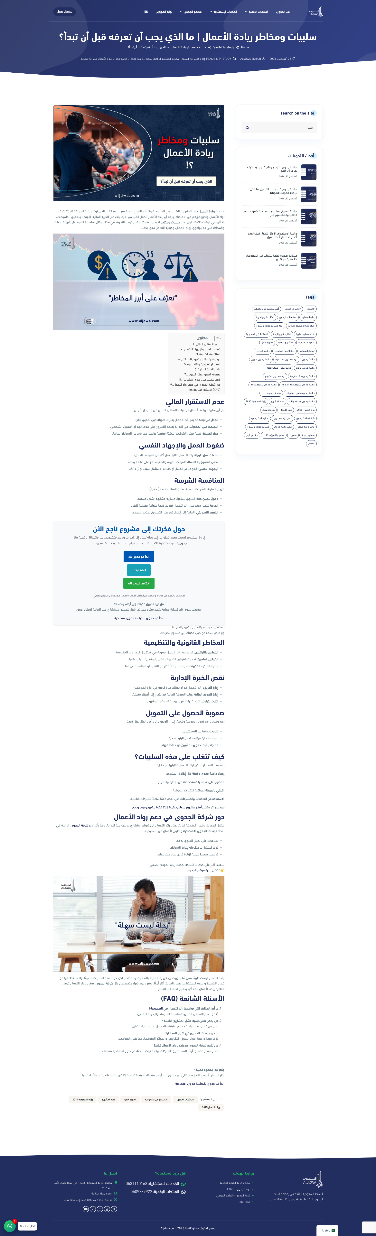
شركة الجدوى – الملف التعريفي (233, 1195)
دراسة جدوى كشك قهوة (302, 376)
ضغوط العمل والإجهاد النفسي (202, 349)
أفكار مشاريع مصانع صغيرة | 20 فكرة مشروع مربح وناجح (167, 807)
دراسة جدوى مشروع (275, 376)
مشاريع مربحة (308, 435)
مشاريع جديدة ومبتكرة (258, 426)
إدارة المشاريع (197, 58)
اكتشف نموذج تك (139, 583)
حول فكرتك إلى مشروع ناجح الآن (200, 359)
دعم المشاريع (277, 401)
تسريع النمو (267, 342)
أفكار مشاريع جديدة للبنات (266, 308)
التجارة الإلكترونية (306, 342)
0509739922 (155, 1191)
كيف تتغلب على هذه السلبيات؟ (201, 379)
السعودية (156, 1008)
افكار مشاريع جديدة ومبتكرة (269, 325)
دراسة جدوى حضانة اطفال (278, 367)
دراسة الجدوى (136, 58)
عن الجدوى (283, 12)
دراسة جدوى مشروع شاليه (264, 384)
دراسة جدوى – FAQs (238, 1189)
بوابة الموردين (164, 12)
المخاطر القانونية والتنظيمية (203, 364)
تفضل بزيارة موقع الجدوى (203, 870)
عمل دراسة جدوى (282, 418)
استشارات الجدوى (287, 317)
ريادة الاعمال (268, 409)
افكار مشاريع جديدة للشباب (301, 325)
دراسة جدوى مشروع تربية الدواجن (298, 384)
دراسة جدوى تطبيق (260, 359)
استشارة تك (139, 570)
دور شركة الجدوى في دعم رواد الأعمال (196, 384)
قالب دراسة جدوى (306, 426)
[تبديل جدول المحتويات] (216, 338)
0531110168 (152, 1183)
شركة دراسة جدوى (305, 418)
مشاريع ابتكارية (89, 58)
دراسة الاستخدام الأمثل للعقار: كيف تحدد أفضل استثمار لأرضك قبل (272, 235)
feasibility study (218, 58)
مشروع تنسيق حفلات (273, 435)
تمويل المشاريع (307, 351)
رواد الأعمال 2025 (306, 409)
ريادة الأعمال (105, 58)
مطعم (311, 443)
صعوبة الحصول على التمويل (203, 374)
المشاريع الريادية (162, 58)
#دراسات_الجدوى (292, 308)
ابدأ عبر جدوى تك (153, 618)
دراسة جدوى (120, 58)
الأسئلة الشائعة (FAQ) (206, 390)
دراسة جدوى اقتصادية (286, 359)
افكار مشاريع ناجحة (282, 334)
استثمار (185, 58)
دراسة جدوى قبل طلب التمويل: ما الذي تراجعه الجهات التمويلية (273, 191)
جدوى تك (245, 1202)
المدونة (176, 58)
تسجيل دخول (64, 11)
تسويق (148, 58)
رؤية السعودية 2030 (256, 401)
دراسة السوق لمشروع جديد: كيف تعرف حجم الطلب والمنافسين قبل (270, 213)
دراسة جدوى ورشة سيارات (302, 401)
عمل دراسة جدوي (260, 418)
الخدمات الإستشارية (225, 12)
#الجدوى (310, 308)
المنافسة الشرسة (209, 354)
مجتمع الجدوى (193, 12)
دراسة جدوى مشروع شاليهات (300, 393)
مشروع (292, 435)
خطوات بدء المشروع (285, 351)
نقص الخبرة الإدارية (209, 369)
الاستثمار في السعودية (257, 334)
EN (146, 12)
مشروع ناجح (252, 435)
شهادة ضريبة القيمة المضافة (235, 1183)
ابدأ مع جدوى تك (138, 556)
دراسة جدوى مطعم (271, 393)
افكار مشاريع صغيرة (305, 334)
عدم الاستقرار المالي (208, 344)
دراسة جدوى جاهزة (305, 367)
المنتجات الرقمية (258, 12)
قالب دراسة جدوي (283, 426)
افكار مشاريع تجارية (265, 317)
